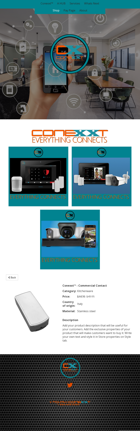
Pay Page (69, 10)
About (83, 10)
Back (13, 277)
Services (75, 3)
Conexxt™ (47, 3)
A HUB (61, 3)
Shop (56, 10)
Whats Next (91, 3)
